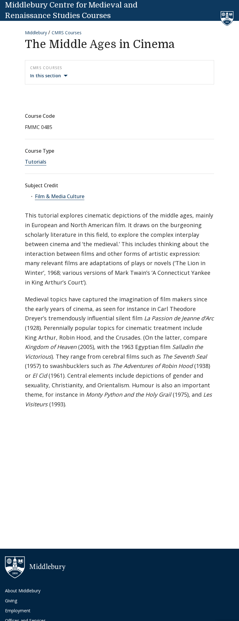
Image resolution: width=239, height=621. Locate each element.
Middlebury (36, 33)
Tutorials (35, 161)
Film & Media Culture (59, 196)
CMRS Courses (67, 33)
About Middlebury (22, 591)
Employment (17, 611)
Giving (11, 601)
